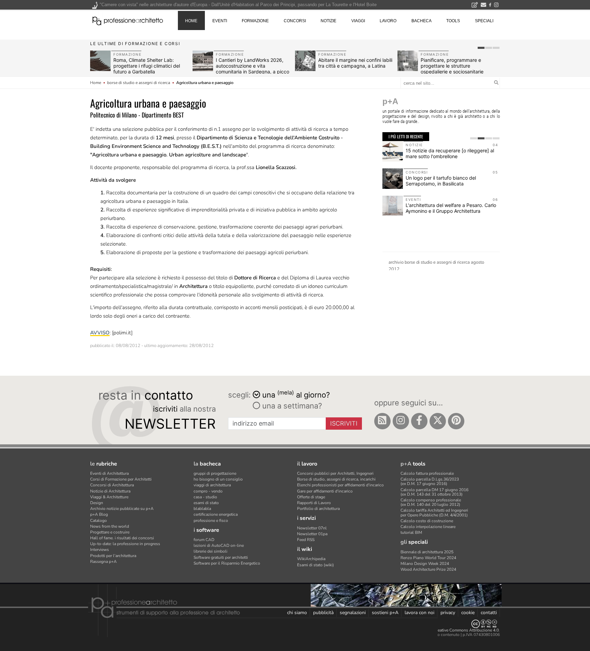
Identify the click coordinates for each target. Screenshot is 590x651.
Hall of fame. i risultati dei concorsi (122, 538)
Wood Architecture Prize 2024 (428, 569)
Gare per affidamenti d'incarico (325, 491)
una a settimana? (291, 405)
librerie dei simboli (210, 551)
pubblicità (323, 612)
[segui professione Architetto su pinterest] (456, 421)
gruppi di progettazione (215, 473)
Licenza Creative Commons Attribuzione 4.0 (459, 630)
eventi (219, 20)
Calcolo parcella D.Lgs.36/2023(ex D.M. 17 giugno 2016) (430, 481)
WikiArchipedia (311, 559)
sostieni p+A (385, 612)
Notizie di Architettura (110, 491)
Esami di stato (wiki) (315, 565)
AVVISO (100, 332)
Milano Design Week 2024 (425, 563)
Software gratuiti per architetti (221, 557)
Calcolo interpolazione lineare (428, 526)
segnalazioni (353, 612)
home (191, 20)
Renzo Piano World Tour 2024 (428, 557)
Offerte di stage (311, 497)
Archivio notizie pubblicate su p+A (122, 508)
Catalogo (98, 520)
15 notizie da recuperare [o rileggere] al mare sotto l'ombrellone (450, 153)
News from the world (109, 526)
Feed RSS (305, 539)
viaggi (358, 20)
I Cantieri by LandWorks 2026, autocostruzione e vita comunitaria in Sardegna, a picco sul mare (252, 68)
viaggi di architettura (212, 485)
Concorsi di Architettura (112, 485)
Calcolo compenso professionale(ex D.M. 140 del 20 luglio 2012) (431, 502)
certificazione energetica (216, 514)
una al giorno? (296, 394)
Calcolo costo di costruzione (427, 521)
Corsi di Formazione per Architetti (121, 479)
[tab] (481, 48)
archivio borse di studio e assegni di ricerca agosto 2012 (436, 264)
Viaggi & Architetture (109, 497)
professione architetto (128, 20)
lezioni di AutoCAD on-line (219, 545)
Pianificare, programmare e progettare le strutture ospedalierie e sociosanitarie (452, 65)
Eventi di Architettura (109, 473)
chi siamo (297, 612)
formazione (255, 20)
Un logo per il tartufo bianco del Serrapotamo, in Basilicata (441, 180)
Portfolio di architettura (318, 508)
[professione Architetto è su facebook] (419, 421)
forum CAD (204, 539)
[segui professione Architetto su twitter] (438, 421)
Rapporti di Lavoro (314, 502)
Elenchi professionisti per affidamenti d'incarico (340, 485)
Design (96, 502)
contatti (489, 612)
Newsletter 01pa (312, 534)
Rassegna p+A (103, 561)
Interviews (99, 549)
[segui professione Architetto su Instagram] (401, 421)
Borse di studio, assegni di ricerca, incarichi (336, 479)
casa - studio (205, 497)
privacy (447, 612)
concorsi (295, 20)
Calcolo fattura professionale (427, 473)
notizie (328, 20)
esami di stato (206, 502)
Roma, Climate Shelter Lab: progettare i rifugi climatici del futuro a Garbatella (146, 65)
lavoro (388, 20)
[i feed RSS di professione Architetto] (382, 421)
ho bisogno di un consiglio (218, 479)
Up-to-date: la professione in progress (125, 543)
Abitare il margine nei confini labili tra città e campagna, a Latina (355, 63)
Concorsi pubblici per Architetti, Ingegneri (335, 473)
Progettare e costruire (109, 532)
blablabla (202, 508)
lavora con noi (419, 612)
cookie (468, 612)
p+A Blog (99, 514)
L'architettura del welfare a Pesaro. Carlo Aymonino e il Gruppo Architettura (451, 208)
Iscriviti (343, 423)
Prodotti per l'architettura (113, 555)
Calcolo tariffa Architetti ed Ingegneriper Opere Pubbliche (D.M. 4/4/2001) (434, 512)
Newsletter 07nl (312, 528)
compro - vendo (208, 491)
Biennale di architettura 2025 (427, 552)
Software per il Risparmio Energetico (227, 563)
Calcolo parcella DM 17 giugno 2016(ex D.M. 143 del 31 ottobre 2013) (434, 492)
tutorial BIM (411, 532)
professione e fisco (211, 520)
